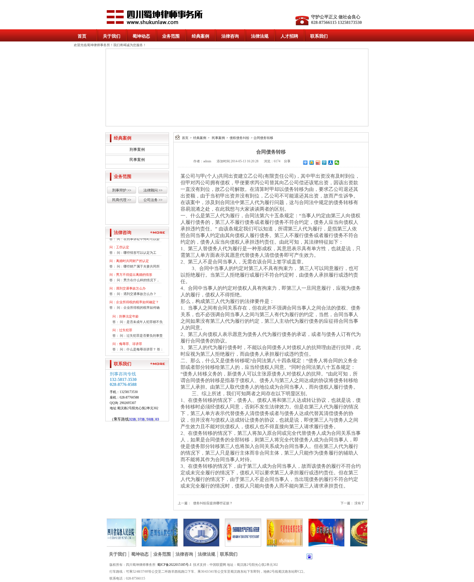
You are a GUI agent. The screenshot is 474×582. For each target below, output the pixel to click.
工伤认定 (122, 245)
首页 (82, 36)
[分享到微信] (337, 162)
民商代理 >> (121, 200)
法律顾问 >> (152, 190)
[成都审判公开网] (319, 532)
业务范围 (171, 36)
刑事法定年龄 (129, 314)
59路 (150, 419)
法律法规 (260, 36)
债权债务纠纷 (239, 138)
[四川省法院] (110, 532)
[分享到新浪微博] (318, 162)
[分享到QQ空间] (311, 162)
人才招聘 (289, 36)
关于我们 (111, 36)
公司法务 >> (152, 200)
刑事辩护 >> (121, 190)
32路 (132, 419)
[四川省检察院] (152, 532)
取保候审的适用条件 (134, 355)
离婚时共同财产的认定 (132, 259)
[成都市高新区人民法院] (236, 532)
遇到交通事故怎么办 (131, 286)
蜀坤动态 (141, 36)
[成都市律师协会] (194, 532)
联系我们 (319, 36)
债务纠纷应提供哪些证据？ (213, 503)
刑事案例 (137, 149)
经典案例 (200, 36)
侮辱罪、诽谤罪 (130, 342)
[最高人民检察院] (361, 532)
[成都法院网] (277, 532)
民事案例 (137, 160)
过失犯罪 (125, 328)
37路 (141, 419)
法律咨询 (230, 36)
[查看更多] (157, 232)
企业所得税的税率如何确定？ (137, 300)
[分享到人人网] (330, 162)
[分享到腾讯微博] (324, 162)
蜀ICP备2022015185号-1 (174, 565)
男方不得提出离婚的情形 (134, 272)
